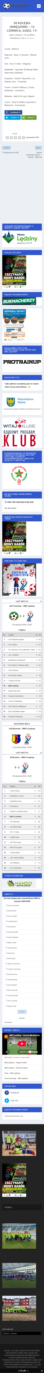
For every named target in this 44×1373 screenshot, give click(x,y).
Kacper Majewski (12, 937)
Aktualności (15, 38)
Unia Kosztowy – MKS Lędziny (16, 1078)
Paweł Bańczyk (12, 948)
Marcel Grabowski (13, 905)
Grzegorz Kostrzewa (13, 969)
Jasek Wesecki (11, 911)
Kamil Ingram (11, 927)
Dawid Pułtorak (12, 980)
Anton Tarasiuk (12, 1001)
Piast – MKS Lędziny (12, 1073)
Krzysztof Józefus (12, 932)
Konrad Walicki (12, 985)
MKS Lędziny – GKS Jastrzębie (16, 1068)
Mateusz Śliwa (11, 943)
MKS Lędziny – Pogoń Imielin (16, 1063)
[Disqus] (22, 192)
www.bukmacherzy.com (14, 1116)
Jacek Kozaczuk (12, 974)
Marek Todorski (12, 990)
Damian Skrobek (12, 996)
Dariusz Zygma (12, 916)
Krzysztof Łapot (12, 921)
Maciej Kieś (10, 953)
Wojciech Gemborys (13, 964)
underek (18, 35)
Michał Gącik (11, 958)
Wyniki (22, 1018)
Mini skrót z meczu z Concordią (17, 1057)
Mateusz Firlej (11, 1006)
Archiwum (8, 1022)
